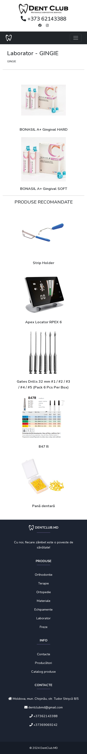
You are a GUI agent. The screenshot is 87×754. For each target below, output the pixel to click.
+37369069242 (45, 724)
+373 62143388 (46, 18)
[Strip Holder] (43, 233)
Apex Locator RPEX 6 (43, 322)
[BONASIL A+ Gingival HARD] (43, 100)
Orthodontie (43, 574)
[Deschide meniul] (76, 38)
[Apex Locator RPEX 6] (43, 292)
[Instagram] (47, 25)
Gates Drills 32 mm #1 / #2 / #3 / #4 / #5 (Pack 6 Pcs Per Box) (43, 384)
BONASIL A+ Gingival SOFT (43, 188)
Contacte (43, 654)
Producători (43, 663)
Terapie (43, 583)
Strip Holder (43, 262)
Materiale (43, 601)
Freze (44, 627)
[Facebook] (39, 25)
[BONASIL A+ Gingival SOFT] (43, 159)
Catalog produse (43, 671)
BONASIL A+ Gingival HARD (44, 129)
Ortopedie (43, 592)
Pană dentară (43, 506)
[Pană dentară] (43, 476)
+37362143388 (45, 716)
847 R (44, 446)
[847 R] (43, 417)
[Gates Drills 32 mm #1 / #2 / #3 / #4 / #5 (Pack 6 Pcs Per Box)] (43, 352)
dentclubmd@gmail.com (45, 707)
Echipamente (43, 609)
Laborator (43, 618)
